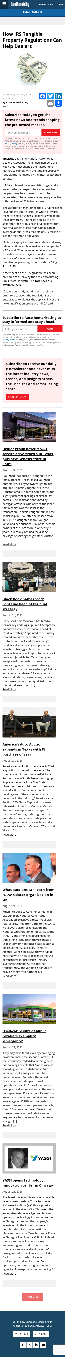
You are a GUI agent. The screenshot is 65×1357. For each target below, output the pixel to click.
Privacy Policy (11, 143)
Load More (33, 1297)
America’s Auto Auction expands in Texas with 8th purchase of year (25, 749)
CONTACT (41, 1334)
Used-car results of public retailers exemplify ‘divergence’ (24, 1036)
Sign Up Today (17, 396)
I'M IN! (50, 329)
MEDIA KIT (21, 1334)
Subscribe (51, 132)
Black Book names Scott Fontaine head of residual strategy (24, 604)
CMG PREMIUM (46, 4)
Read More (9, 544)
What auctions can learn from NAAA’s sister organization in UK (28, 894)
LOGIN (60, 4)
